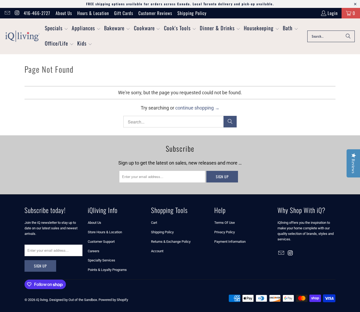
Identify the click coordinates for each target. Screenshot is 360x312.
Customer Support (101, 242)
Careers (93, 251)
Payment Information (230, 242)
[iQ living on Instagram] (17, 13)
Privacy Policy (224, 232)
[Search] (348, 36)
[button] (56, 28)
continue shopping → (197, 108)
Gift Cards (123, 13)
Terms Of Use (224, 223)
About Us (64, 13)
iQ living (42, 300)
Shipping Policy (192, 13)
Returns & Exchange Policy (171, 242)
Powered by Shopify (113, 300)
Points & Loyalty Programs (107, 270)
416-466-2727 (37, 13)
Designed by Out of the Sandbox (73, 300)
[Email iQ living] (7, 13)
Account (157, 251)
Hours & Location (93, 13)
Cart (154, 223)
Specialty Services (101, 260)
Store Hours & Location (105, 232)
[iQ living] (22, 36)
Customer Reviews (155, 13)
